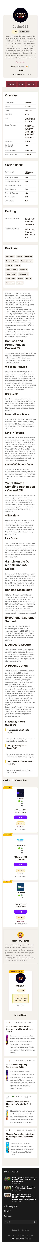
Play (20, 817)
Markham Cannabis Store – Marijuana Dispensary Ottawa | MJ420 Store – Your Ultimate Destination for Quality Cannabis (24, 1197)
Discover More (20, 62)
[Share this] (9, 1235)
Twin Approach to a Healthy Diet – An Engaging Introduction (23, 1188)
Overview (11, 84)
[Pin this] (22, 1235)
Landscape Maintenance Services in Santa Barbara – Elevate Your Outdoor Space (24, 1179)
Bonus (21, 84)
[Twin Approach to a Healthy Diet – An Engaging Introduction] (7, 1187)
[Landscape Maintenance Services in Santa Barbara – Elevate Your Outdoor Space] (7, 1178)
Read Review (20, 827)
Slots (6, 1211)
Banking (31, 84)
